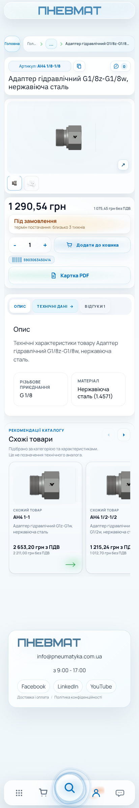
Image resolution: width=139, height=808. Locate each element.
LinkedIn (68, 686)
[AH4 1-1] (71, 564)
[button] (69, 137)
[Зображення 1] (14, 183)
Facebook (34, 686)
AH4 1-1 (21, 518)
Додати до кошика (97, 245)
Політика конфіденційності (78, 697)
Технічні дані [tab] (52, 306)
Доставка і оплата (33, 697)
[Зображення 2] (31, 183)
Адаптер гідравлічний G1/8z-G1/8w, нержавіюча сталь (68, 82)
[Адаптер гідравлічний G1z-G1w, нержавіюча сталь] (45, 485)
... (51, 44)
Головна (12, 43)
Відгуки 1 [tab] (95, 306)
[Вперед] (123, 434)
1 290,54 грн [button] (37, 206)
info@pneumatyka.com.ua (69, 656)
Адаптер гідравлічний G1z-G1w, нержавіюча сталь (43, 529)
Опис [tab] (20, 306)
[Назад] (108, 434)
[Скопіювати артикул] (79, 66)
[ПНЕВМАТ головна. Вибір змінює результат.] (69, 10)
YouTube (101, 686)
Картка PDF (74, 275)
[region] (69, 515)
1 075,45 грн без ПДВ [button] (112, 208)
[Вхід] (96, 792)
